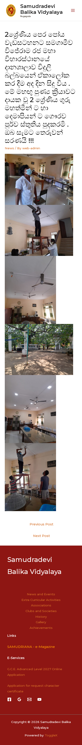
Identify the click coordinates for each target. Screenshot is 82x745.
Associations (41, 605)
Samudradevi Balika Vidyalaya (41, 9)
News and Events (41, 594)
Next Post (41, 536)
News (9, 148)
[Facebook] (9, 699)
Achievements (41, 628)
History (41, 616)
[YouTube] (39, 699)
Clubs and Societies (41, 611)
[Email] (29, 699)
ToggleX (51, 735)
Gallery (41, 622)
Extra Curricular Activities (41, 600)
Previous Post (41, 524)
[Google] (19, 699)
